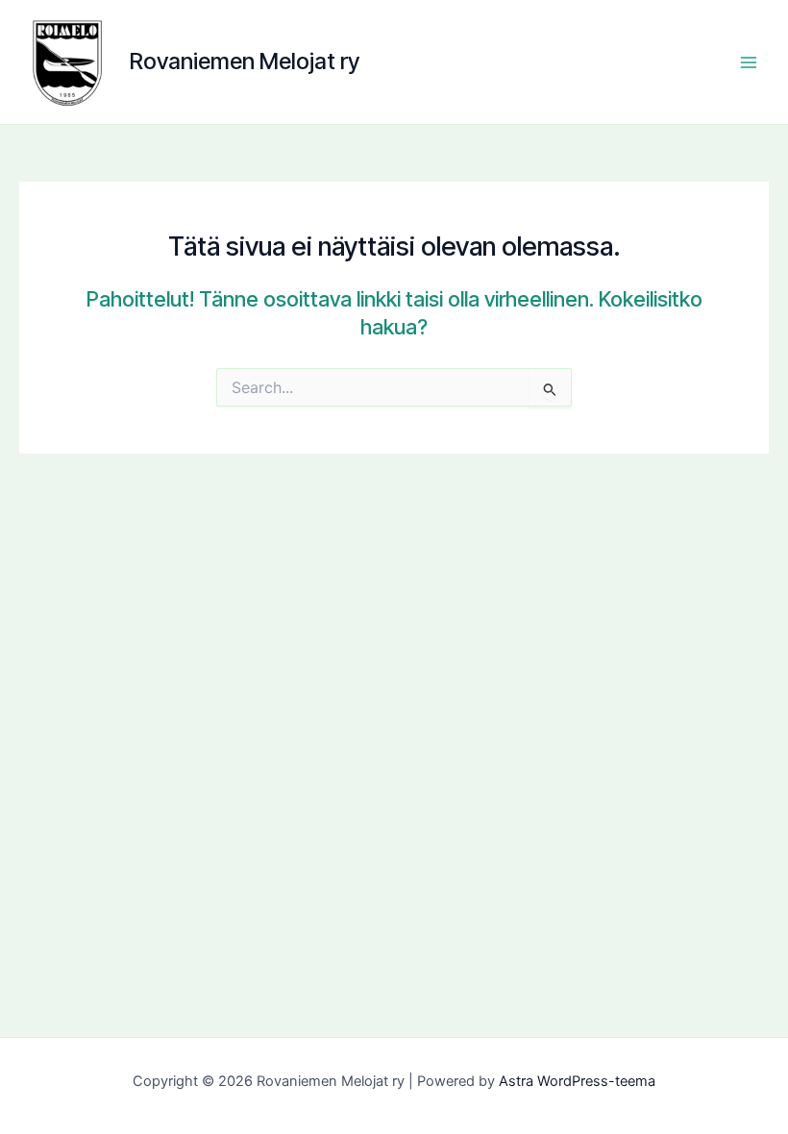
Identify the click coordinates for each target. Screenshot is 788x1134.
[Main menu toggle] (748, 62)
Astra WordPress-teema (577, 1081)
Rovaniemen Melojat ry (244, 61)
